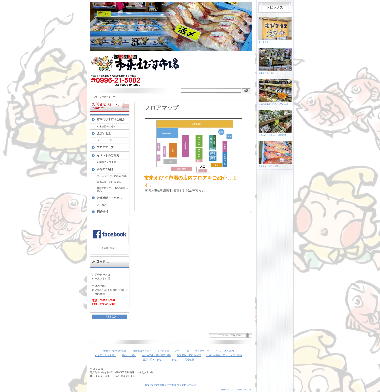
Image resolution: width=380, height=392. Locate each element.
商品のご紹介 (105, 169)
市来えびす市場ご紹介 (111, 119)
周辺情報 (102, 211)
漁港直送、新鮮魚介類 (109, 182)
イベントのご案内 (108, 155)
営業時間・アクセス (109, 197)
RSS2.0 (110, 316)
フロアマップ (105, 147)
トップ (94, 97)
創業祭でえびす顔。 (107, 162)
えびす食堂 (104, 133)
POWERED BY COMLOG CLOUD (236, 389)
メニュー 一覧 (104, 140)
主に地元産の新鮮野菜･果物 (112, 176)
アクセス (101, 204)
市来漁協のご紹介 (106, 126)
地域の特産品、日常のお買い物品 (112, 189)
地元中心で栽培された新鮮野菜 (272, 135)
